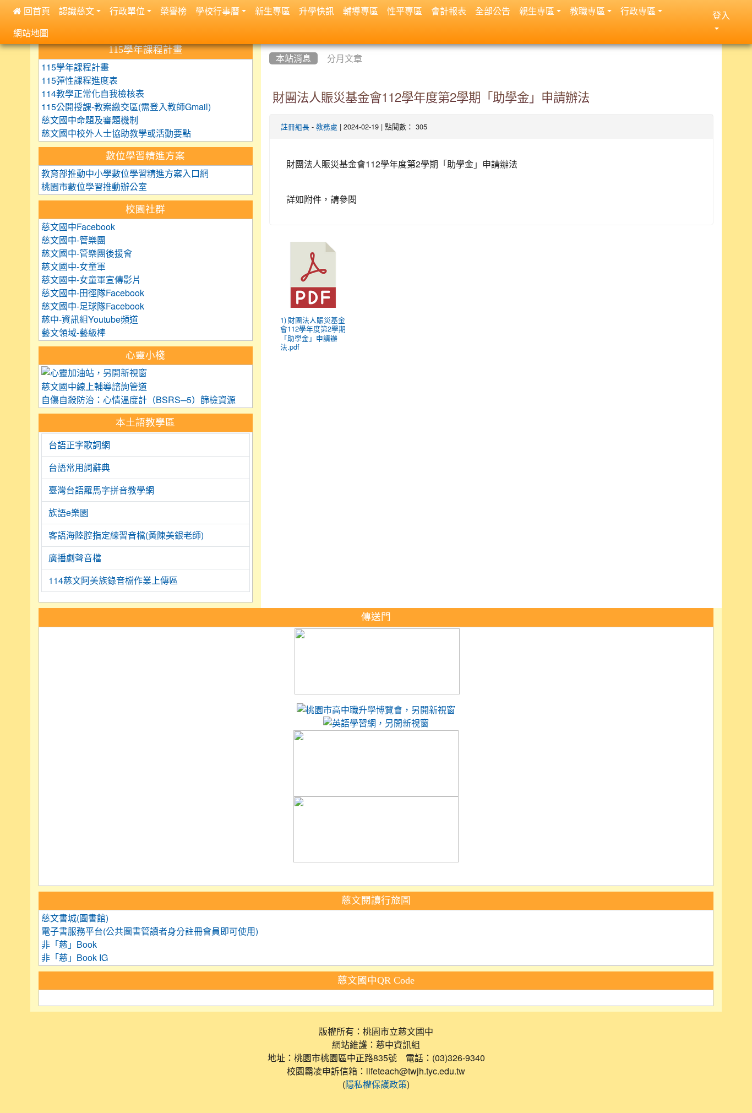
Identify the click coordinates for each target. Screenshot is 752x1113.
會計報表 (448, 11)
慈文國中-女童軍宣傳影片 (91, 279)
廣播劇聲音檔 (74, 557)
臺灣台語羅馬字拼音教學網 (101, 490)
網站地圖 (30, 33)
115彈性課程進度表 (79, 80)
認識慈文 (76, 11)
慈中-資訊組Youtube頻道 (89, 319)
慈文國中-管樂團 (73, 240)
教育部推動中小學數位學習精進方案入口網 (125, 173)
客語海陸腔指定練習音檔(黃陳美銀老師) (126, 535)
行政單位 (127, 11)
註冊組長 (295, 127)
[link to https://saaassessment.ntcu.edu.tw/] (376, 830)
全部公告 (492, 11)
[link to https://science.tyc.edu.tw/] (377, 661)
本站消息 (293, 58)
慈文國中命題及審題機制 (89, 120)
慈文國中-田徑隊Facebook (92, 293)
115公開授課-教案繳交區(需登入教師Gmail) (126, 106)
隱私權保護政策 (376, 1084)
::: (271, 44)
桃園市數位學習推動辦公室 (94, 186)
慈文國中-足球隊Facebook (92, 306)
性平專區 (404, 11)
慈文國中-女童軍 (73, 266)
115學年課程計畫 (75, 67)
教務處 (326, 127)
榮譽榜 (173, 11)
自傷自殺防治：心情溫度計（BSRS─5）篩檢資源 (138, 399)
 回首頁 (31, 11)
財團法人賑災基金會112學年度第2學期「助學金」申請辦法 (431, 97)
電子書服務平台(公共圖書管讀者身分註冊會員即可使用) (149, 931)
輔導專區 (360, 11)
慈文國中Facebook (78, 226)
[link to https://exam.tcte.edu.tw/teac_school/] (376, 763)
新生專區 (272, 11)
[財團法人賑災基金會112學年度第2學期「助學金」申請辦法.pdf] (313, 275)
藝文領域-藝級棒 (73, 332)
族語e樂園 (68, 512)
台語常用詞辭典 (79, 467)
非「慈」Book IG (74, 957)
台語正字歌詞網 (79, 445)
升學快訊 (316, 11)
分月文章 (344, 58)
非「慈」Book (69, 944)
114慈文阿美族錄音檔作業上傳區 (113, 580)
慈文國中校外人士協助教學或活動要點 (116, 133)
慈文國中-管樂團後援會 (86, 253)
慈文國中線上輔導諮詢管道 (94, 386)
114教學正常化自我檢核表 (92, 93)
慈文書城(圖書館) (74, 918)
